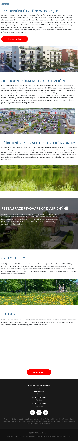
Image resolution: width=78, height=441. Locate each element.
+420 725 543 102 (39, 397)
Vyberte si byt (39, 372)
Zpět (5, 4)
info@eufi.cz (39, 391)
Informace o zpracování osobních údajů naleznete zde (39, 436)
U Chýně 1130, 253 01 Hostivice (39, 385)
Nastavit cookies (65, 436)
